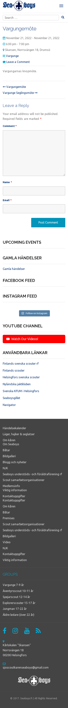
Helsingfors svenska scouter (21, 377)
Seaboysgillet (11, 398)
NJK (5, 468)
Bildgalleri (9, 456)
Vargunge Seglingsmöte (19, 92)
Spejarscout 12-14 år (16, 597)
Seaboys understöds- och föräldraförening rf (32, 474)
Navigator (9, 404)
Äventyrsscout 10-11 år (18, 591)
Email (7, 200)
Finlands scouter (13, 370)
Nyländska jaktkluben (17, 384)
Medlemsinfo (11, 486)
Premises (9, 518)
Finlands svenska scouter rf (21, 363)
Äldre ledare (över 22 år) (18, 614)
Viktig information (15, 490)
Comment (10, 126)
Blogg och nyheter (14, 462)
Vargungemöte (16, 86)
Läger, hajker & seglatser (19, 434)
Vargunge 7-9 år (13, 585)
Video (7, 542)
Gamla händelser (14, 268)
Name (7, 182)
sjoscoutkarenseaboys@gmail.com (26, 667)
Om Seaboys (11, 444)
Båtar (6, 450)
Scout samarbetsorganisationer (23, 480)
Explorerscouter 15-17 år (19, 603)
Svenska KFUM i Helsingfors (21, 391)
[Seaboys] (19, 6)
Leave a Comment (18, 61)
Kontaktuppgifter (14, 496)
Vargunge (12, 55)
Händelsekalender (14, 428)
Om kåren (9, 440)
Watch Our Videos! (24, 339)
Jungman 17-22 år (15, 608)
